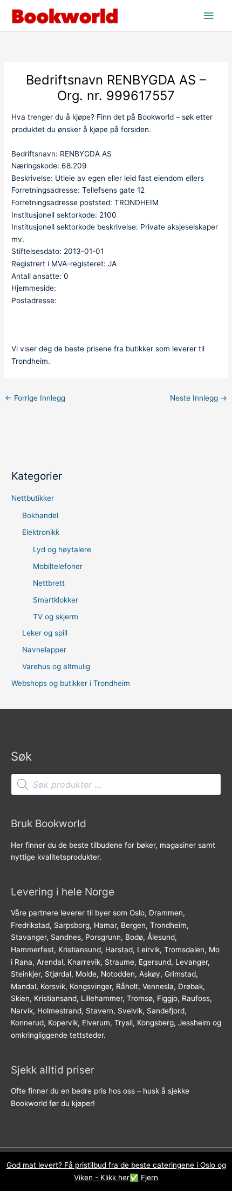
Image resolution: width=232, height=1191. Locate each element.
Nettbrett (49, 583)
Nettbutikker (32, 498)
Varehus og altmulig (56, 666)
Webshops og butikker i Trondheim (70, 683)
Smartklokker (55, 600)
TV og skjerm (55, 616)
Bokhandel (40, 515)
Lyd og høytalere (62, 549)
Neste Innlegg (198, 398)
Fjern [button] (149, 1177)
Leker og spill (44, 633)
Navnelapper (44, 649)
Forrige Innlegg (35, 398)
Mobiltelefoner (58, 566)
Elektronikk (40, 532)
